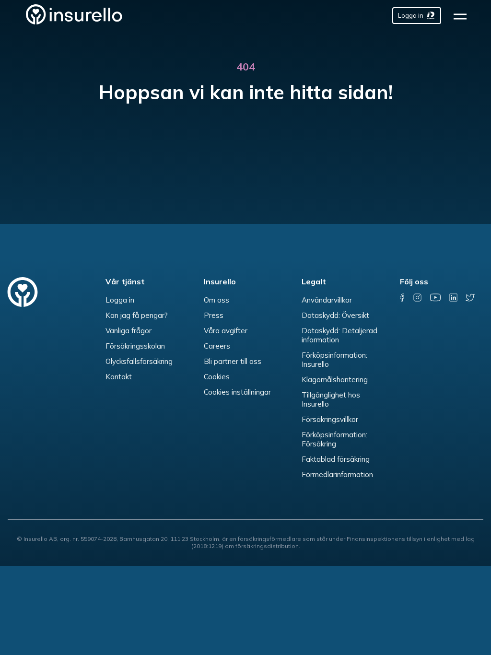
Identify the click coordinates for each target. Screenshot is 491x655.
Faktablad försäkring (336, 459)
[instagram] (417, 297)
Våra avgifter (225, 330)
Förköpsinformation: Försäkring (334, 439)
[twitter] (470, 297)
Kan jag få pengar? (136, 315)
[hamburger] (463, 16)
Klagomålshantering (335, 379)
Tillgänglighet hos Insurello (331, 399)
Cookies (217, 376)
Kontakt (118, 376)
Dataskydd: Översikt (335, 315)
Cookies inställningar (237, 392)
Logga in (119, 299)
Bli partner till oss (232, 361)
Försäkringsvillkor (330, 419)
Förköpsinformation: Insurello (334, 360)
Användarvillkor (327, 299)
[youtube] (435, 297)
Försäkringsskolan (135, 346)
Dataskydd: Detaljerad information (339, 335)
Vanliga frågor (128, 330)
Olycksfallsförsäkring (139, 361)
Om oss (216, 299)
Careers (217, 346)
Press (213, 315)
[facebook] (402, 297)
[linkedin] (453, 297)
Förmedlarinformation (337, 474)
